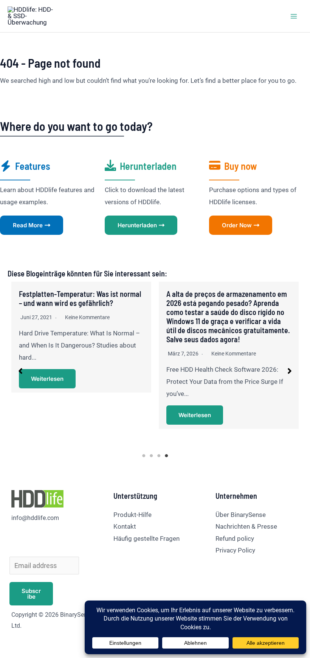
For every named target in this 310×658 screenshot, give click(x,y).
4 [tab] (166, 455)
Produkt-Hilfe (132, 514)
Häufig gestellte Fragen (146, 538)
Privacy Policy (235, 550)
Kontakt (124, 526)
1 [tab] (143, 455)
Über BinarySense (240, 514)
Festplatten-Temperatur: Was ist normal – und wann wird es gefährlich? (80, 298)
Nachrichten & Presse (246, 526)
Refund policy (234, 538)
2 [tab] (151, 455)
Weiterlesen (47, 378)
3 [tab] (159, 455)
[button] (20, 371)
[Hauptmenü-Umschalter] (294, 16)
